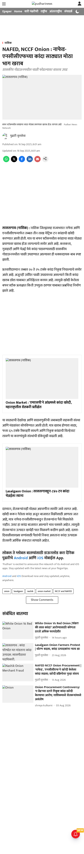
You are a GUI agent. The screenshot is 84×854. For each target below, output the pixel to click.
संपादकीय (69, 11)
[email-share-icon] (37, 161)
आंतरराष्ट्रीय (55, 11)
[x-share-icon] (14, 161)
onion (6, 591)
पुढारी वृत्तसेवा (18, 136)
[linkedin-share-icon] (30, 161)
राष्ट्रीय (44, 11)
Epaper (7, 11)
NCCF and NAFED (63, 591)
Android (21, 558)
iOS (40, 558)
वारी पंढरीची (31, 11)
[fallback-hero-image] (17, 630)
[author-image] (5, 136)
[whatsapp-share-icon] (6, 161)
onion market (44, 591)
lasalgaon (18, 591)
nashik (30, 591)
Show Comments (42, 600)
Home (18, 11)
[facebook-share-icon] (22, 161)
